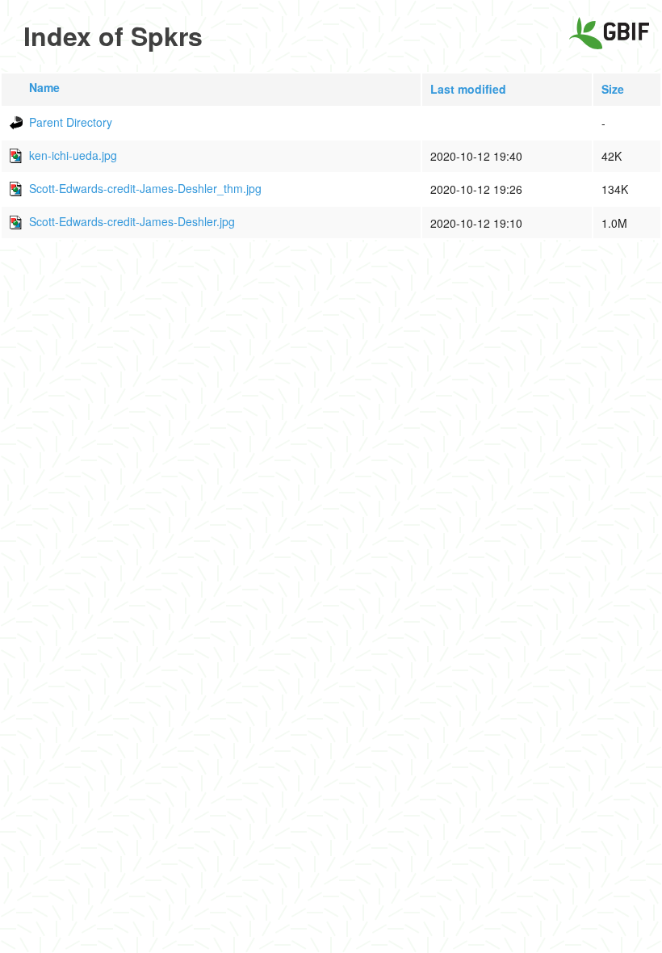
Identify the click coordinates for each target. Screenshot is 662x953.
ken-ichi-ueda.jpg (73, 155)
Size (612, 89)
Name (44, 87)
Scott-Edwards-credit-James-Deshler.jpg (132, 221)
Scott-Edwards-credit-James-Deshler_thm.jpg (145, 188)
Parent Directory (70, 122)
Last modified (468, 89)
